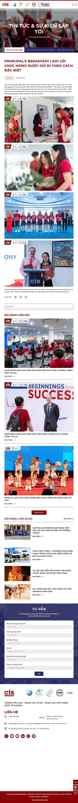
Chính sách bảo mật (40, 800)
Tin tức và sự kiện (14, 50)
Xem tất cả (39, 513)
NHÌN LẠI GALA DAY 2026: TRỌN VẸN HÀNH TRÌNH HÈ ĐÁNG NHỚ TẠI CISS (37, 499)
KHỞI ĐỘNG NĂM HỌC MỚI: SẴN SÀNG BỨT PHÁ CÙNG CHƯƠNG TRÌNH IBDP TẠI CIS (38, 371)
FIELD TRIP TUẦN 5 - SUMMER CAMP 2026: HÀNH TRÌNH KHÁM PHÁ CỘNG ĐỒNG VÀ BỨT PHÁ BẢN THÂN (52, 553)
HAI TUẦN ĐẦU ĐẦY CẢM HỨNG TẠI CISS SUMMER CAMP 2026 (51, 590)
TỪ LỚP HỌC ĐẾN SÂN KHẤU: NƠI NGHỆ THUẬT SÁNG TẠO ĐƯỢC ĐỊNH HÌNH (51, 571)
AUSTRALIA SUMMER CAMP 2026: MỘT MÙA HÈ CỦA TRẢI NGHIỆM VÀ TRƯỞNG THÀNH (51, 530)
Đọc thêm (8, 376)
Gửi (39, 674)
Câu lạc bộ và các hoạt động (40, 50)
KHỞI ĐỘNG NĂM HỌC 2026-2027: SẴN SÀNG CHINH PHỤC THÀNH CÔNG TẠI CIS (36, 435)
